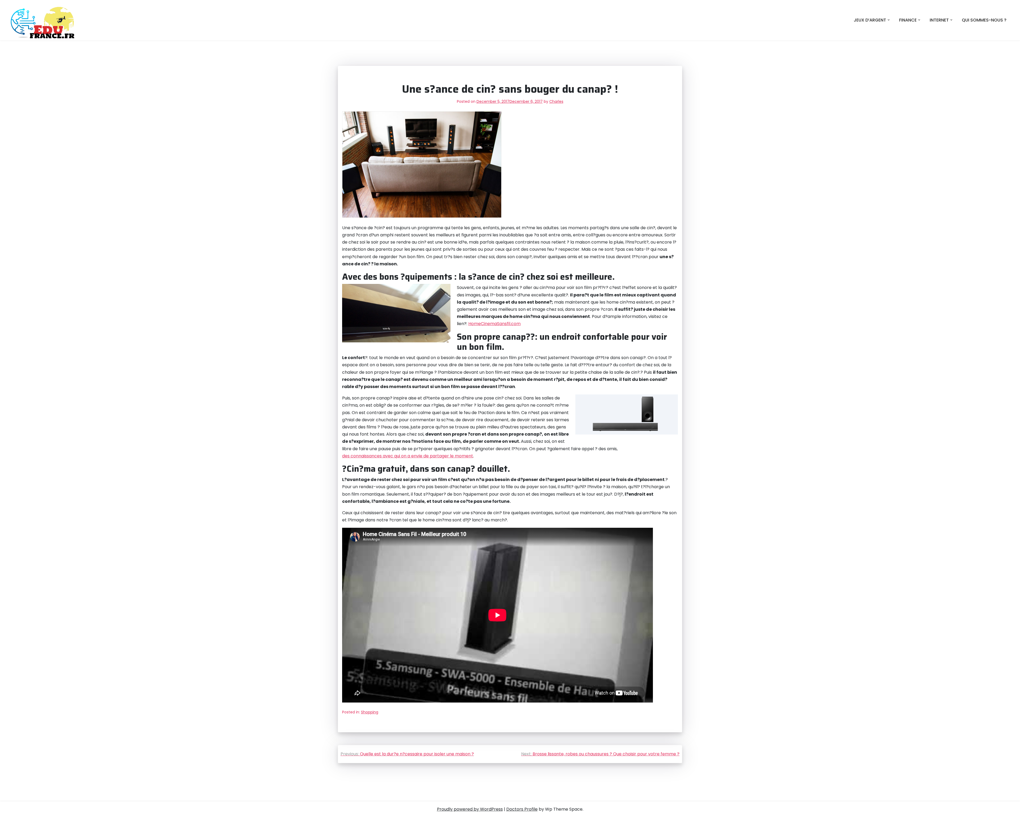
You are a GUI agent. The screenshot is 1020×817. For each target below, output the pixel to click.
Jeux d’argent (870, 20)
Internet (939, 20)
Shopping (369, 712)
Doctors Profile (522, 809)
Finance (908, 20)
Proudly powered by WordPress (470, 809)
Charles (556, 101)
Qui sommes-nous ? (984, 20)
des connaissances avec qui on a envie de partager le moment (407, 456)
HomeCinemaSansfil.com (494, 324)
